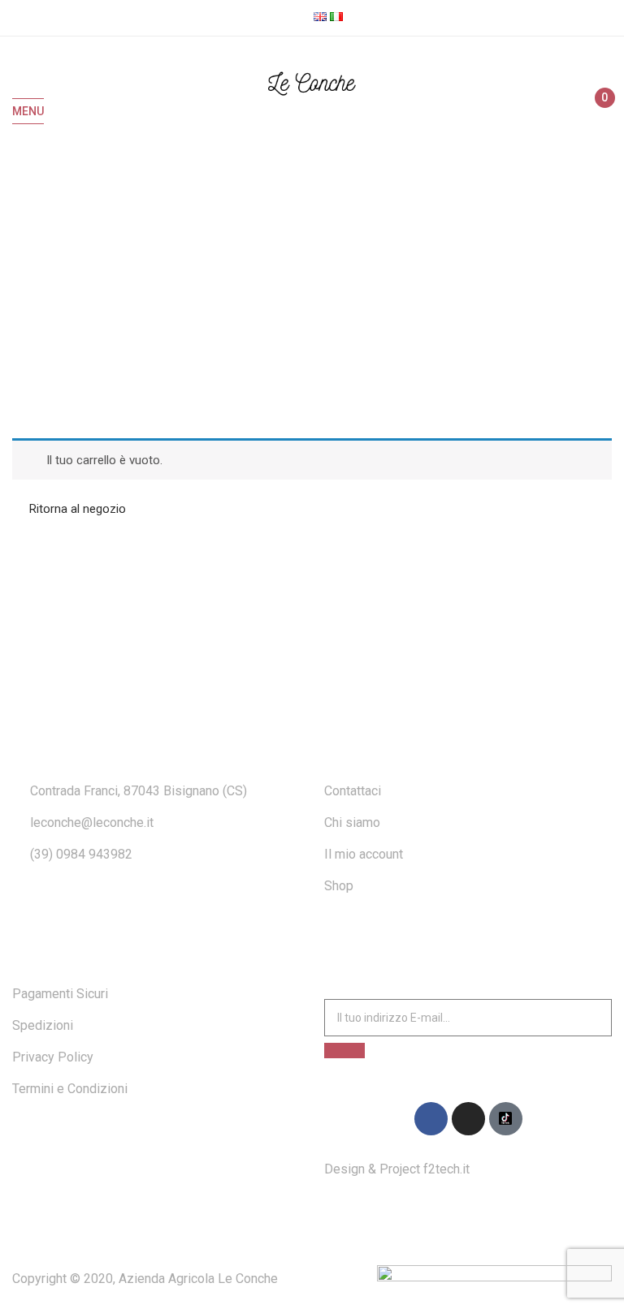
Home (289, 279)
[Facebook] (431, 1118)
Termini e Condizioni (70, 1088)
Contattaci (352, 791)
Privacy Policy (52, 1057)
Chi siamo (352, 822)
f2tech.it (445, 1169)
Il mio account (363, 854)
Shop (338, 885)
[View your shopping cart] (598, 112)
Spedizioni (42, 1025)
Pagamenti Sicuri (60, 993)
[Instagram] (468, 1118)
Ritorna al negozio (76, 509)
